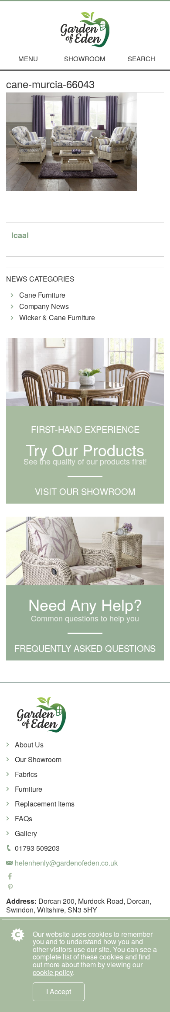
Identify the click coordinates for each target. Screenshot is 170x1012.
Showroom (84, 58)
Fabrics (26, 774)
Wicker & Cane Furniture (57, 317)
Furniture (28, 789)
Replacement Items (45, 804)
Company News (44, 306)
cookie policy (53, 972)
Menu (28, 58)
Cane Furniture (42, 295)
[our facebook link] (85, 877)
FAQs (23, 818)
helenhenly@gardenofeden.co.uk (66, 863)
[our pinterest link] (85, 888)
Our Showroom (38, 759)
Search (141, 58)
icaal (20, 235)
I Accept (58, 991)
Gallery (26, 833)
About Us (29, 745)
